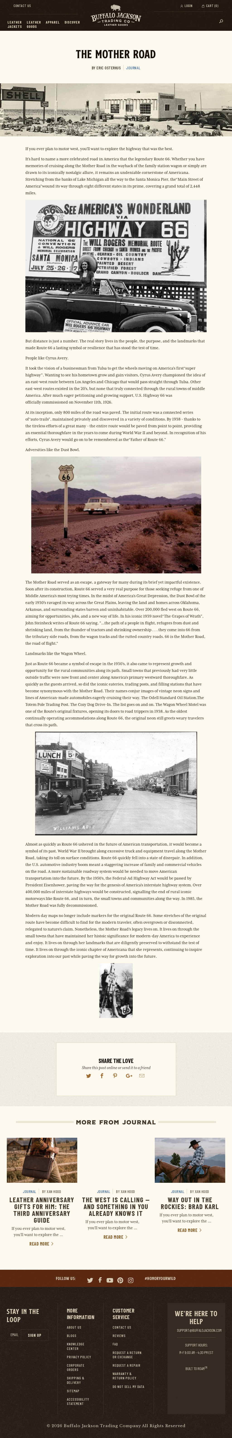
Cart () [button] (211, 6)
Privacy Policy (79, 1357)
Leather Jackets (14, 24)
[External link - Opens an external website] (88, 1076)
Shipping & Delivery (76, 1380)
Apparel (53, 22)
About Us (74, 1327)
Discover (72, 22)
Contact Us (22, 6)
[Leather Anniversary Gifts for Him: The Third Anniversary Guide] (42, 1160)
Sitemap (73, 1391)
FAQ (115, 1344)
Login (188, 6)
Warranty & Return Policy (124, 1375)
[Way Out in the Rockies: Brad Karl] (190, 1160)
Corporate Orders (76, 1367)
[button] (24, 22)
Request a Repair (126, 1365)
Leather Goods (34, 24)
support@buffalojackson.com (199, 1330)
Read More (39, 1243)
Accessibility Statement (78, 1401)
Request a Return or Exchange (127, 1354)
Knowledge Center (76, 1346)
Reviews (119, 1335)
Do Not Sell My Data (128, 1386)
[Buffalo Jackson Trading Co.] (116, 15)
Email (14, 1334)
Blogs (71, 1335)
